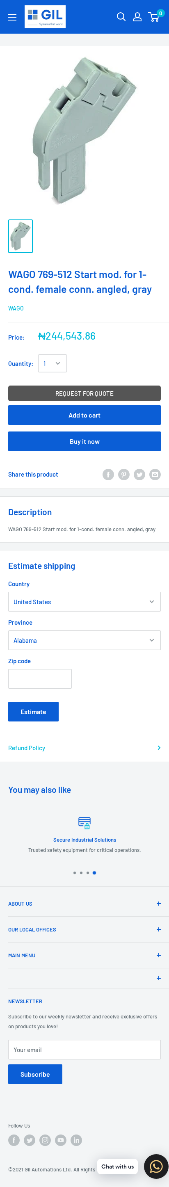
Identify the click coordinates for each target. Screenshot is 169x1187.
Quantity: (20, 363)
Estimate (33, 711)
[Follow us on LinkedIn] (76, 1140)
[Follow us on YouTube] (60, 1140)
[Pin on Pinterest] (124, 474)
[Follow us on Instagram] (45, 1140)
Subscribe (35, 1074)
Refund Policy (26, 747)
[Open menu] (12, 17)
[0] (154, 17)
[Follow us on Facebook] (14, 1140)
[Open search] (121, 16)
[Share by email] (155, 474)
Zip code (19, 660)
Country (19, 583)
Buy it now (85, 441)
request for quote (84, 393)
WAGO (16, 308)
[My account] (137, 16)
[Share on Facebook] (108, 474)
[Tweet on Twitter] (139, 474)
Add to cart (84, 415)
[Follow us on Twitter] (29, 1140)
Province (20, 622)
